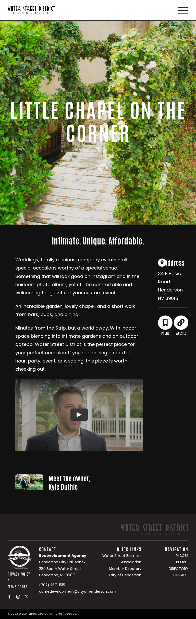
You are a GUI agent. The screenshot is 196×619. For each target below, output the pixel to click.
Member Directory (125, 568)
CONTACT (179, 575)
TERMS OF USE (17, 586)
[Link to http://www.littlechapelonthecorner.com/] (181, 323)
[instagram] (18, 597)
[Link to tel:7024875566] (165, 323)
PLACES (182, 555)
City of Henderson (125, 575)
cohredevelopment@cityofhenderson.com (77, 591)
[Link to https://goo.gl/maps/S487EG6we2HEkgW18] (162, 263)
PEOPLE (182, 562)
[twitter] (27, 597)
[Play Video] (79, 414)
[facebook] (9, 597)
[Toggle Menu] (183, 10)
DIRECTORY (178, 568)
